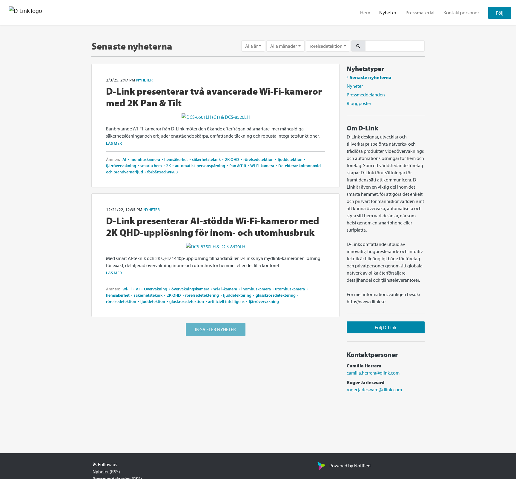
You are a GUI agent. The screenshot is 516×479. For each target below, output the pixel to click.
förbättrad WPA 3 (162, 172)
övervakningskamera (190, 289)
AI (124, 159)
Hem (365, 12)
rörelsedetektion (326, 46)
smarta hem (151, 165)
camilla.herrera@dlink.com (373, 373)
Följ (499, 13)
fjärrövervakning (121, 165)
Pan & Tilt (237, 165)
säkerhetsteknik (206, 159)
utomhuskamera (290, 289)
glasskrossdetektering (276, 295)
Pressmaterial (420, 12)
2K (168, 165)
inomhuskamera (145, 159)
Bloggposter (359, 103)
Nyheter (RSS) (106, 472)
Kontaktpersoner (461, 12)
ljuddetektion (290, 159)
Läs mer (114, 143)
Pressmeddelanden (366, 95)
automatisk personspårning (200, 165)
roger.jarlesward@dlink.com (374, 389)
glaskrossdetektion (186, 301)
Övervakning (155, 289)
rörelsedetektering (202, 295)
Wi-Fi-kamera (262, 165)
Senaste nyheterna (370, 77)
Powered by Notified (350, 466)
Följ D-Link (386, 327)
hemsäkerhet (176, 159)
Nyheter (388, 12)
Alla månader (283, 46)
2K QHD (232, 159)
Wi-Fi (127, 289)
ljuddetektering (237, 295)
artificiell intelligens (226, 301)
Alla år (251, 46)
